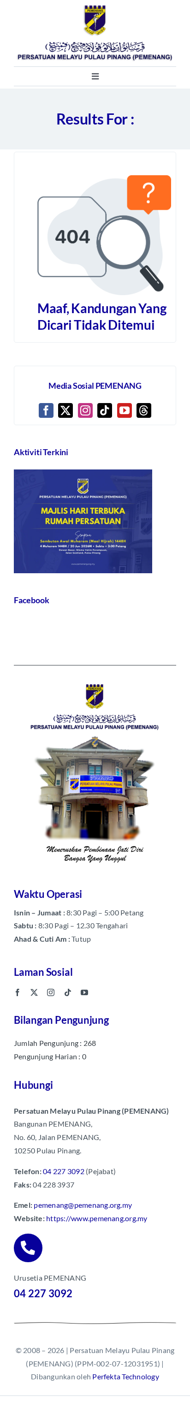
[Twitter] (65, 410)
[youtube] (84, 992)
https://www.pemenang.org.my (96, 1218)
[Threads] (144, 410)
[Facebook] (46, 410)
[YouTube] (124, 410)
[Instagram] (85, 410)
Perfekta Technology (125, 1376)
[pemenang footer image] (95, 682)
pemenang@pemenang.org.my (83, 1204)
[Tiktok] (104, 410)
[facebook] (17, 992)
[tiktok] (67, 992)
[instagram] (50, 992)
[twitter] (34, 992)
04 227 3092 (63, 1171)
